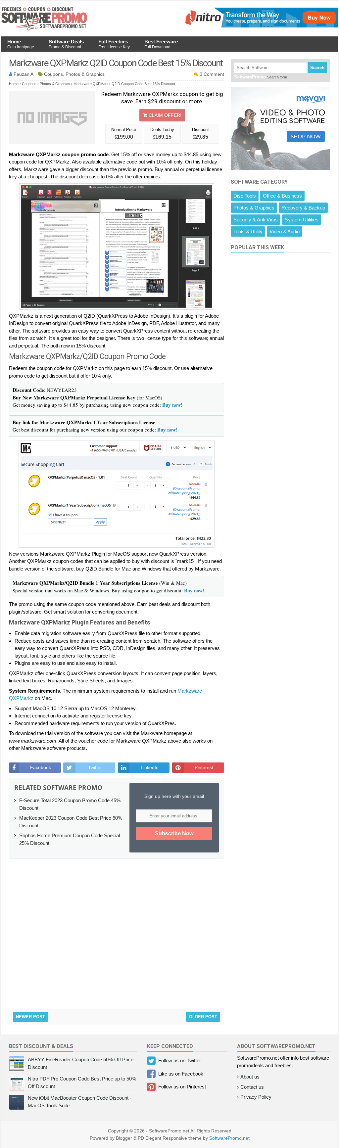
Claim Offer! (164, 115)
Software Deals (66, 44)
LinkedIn (150, 767)
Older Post (203, 1016)
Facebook (40, 767)
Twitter (95, 767)
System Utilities (301, 219)
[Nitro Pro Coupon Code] (260, 25)
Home (20, 44)
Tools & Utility (248, 231)
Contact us (252, 1087)
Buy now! (172, 404)
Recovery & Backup (303, 207)
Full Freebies (114, 44)
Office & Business (282, 196)
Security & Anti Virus (255, 219)
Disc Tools (244, 196)
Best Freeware (161, 44)
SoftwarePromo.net (229, 1138)
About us (250, 1076)
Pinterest (204, 767)
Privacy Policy (255, 1097)
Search (317, 67)
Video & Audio (284, 231)
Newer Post (30, 1016)
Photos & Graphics (253, 207)
